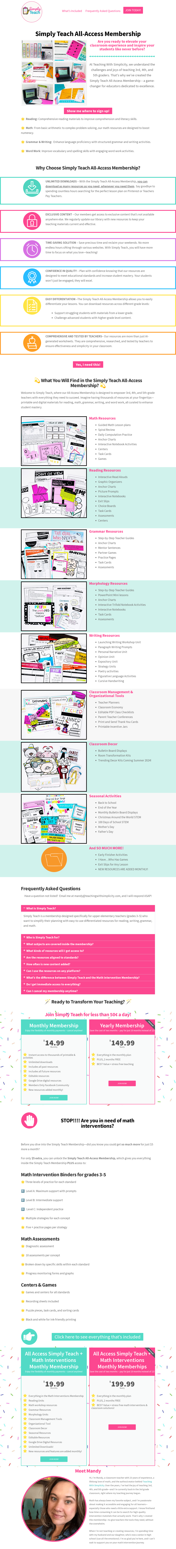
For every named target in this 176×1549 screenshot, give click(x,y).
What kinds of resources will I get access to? (55, 951)
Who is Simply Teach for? (43, 937)
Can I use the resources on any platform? (53, 971)
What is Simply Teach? (41, 908)
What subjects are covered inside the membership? (60, 944)
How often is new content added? (48, 964)
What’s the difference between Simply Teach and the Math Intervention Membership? (83, 977)
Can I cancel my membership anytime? (52, 991)
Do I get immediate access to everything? (53, 984)
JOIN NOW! (54, 1097)
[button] (88, 908)
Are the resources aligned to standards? (52, 957)
